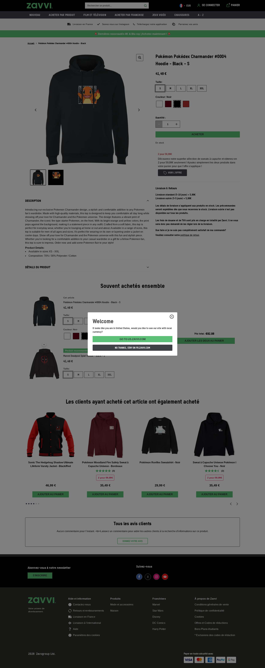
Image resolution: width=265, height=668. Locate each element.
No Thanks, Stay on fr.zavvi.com (132, 347)
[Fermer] (172, 316)
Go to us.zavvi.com (133, 339)
